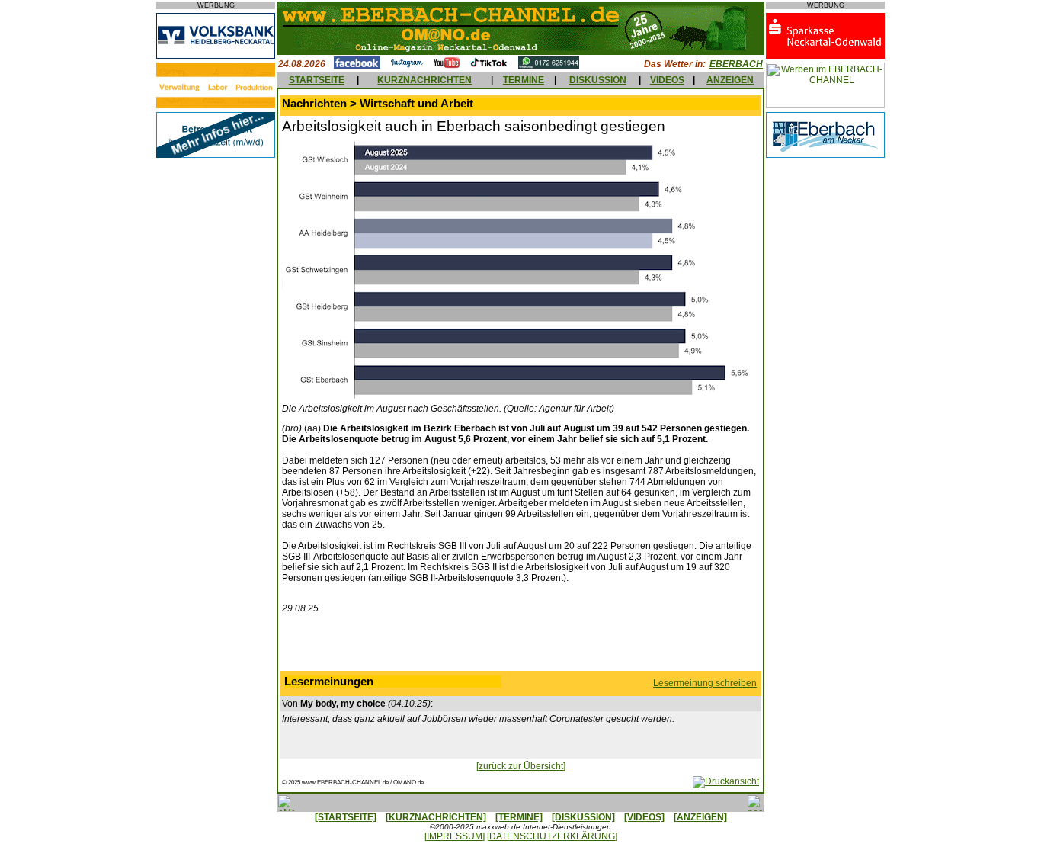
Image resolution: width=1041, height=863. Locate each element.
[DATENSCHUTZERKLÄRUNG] (552, 836)
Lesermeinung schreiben (705, 683)
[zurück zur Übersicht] (520, 766)
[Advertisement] (520, 646)
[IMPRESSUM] (454, 836)
